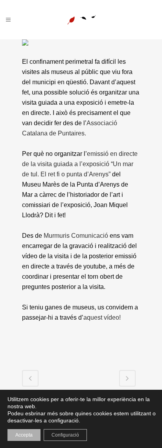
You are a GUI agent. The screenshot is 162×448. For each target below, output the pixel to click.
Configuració (65, 435)
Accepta (24, 435)
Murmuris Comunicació (76, 235)
